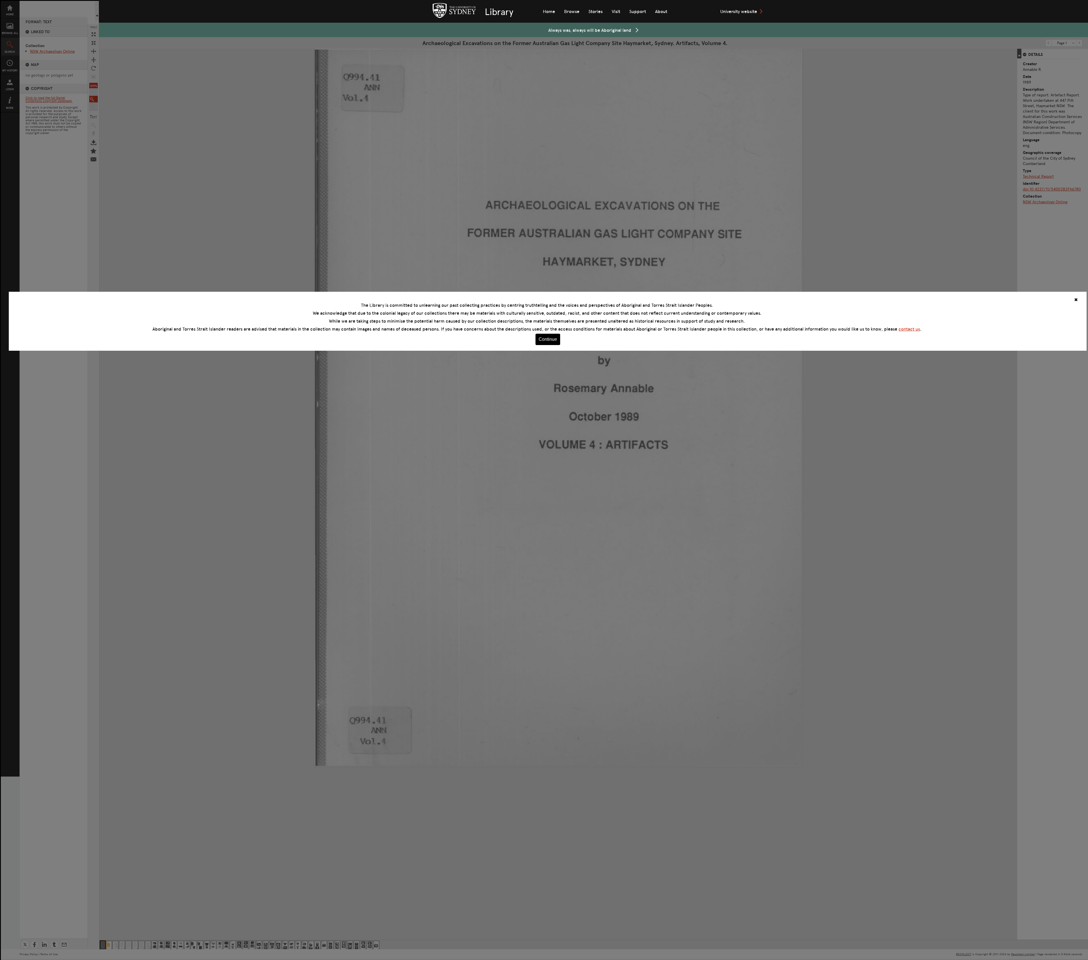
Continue (548, 339)
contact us (909, 329)
